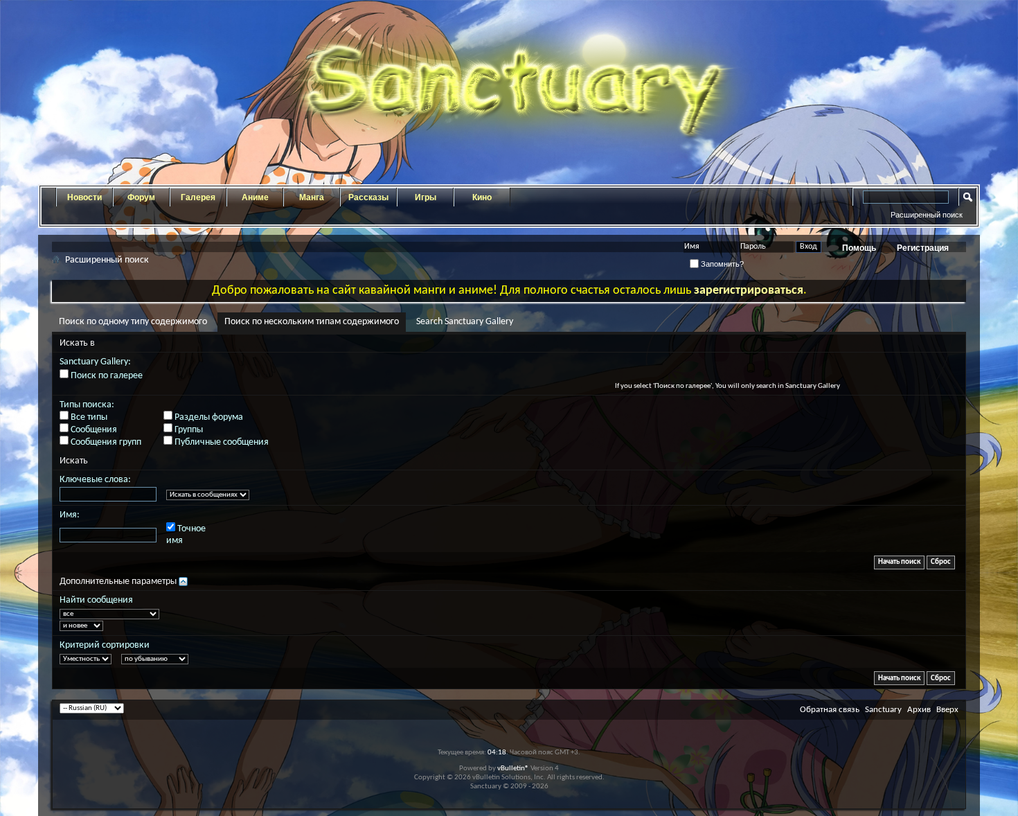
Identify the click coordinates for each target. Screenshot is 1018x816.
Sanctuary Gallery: (95, 362)
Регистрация (923, 248)
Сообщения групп (105, 442)
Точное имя (186, 535)
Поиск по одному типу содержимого (133, 322)
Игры (425, 197)
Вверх (947, 709)
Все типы (88, 417)
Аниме (255, 197)
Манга (311, 197)
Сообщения (93, 430)
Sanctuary (883, 709)
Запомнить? (721, 264)
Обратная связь (829, 709)
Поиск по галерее (106, 376)
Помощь (859, 248)
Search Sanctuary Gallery (464, 322)
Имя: (70, 515)
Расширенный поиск (927, 215)
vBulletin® (513, 768)
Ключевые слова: (95, 479)
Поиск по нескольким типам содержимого (311, 322)
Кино (482, 197)
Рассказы (368, 197)
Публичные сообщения (220, 442)
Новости (84, 197)
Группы (187, 430)
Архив (919, 709)
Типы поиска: (87, 405)
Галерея (198, 197)
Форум (141, 197)
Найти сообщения (96, 600)
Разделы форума (207, 417)
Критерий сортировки (105, 645)
